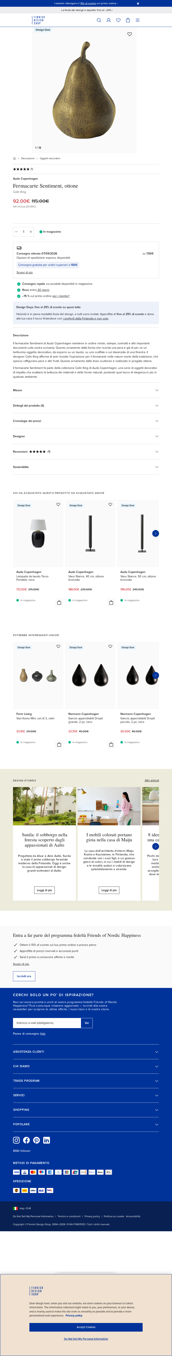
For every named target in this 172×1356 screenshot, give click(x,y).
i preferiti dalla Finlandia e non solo (85, 318)
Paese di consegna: (26, 1033)
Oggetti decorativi (50, 158)
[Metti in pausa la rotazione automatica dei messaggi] (138, 3)
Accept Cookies (86, 1327)
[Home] (14, 158)
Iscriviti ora (24, 976)
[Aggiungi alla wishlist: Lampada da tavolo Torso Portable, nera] (58, 504)
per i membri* (61, 296)
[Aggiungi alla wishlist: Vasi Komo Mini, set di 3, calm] (58, 646)
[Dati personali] (108, 20)
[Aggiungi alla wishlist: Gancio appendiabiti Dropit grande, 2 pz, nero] (110, 646)
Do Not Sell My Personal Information (33, 1216)
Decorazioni (28, 158)
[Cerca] (99, 20)
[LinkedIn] (46, 1140)
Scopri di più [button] (25, 272)
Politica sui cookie (114, 1216)
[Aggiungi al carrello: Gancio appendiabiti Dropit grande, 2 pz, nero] (111, 744)
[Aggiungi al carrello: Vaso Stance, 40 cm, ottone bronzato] (111, 602)
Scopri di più (21, 964)
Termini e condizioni (69, 1216)
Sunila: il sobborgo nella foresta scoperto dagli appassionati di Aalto (44, 839)
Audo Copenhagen (25, 178)
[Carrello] (128, 20)
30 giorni (43, 290)
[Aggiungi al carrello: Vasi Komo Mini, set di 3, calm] (59, 744)
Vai (87, 1023)
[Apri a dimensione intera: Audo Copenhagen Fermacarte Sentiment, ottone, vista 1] (84, 90)
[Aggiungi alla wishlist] (129, 34)
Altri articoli (152, 780)
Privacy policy (92, 1216)
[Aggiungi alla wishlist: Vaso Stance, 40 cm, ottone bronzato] (110, 504)
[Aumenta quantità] (31, 232)
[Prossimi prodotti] (155, 533)
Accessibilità (133, 1216)
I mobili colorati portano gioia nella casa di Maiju (109, 837)
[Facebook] (26, 1140)
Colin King (19, 192)
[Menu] (137, 20)
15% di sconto (88, 3)
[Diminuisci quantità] (16, 232)
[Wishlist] (118, 20)
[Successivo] (155, 846)
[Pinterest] (36, 1140)
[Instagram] (16, 1140)
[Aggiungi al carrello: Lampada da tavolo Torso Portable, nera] (59, 602)
